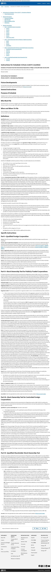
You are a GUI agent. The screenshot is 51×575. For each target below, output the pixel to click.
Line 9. (7, 42)
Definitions (7, 22)
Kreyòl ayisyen (34, 552)
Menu (48, 3)
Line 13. (7, 55)
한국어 (32, 545)
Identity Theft (24, 541)
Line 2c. (7, 36)
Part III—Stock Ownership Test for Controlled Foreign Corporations (19, 47)
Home (2, 6)
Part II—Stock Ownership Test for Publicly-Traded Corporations (18, 39)
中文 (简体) (33, 540)
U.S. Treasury (43, 537)
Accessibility (47, 570)
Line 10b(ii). (8, 45)
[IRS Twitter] (42, 565)
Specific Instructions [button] (7, 25)
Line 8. (7, 41)
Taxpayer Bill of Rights (14, 539)
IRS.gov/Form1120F (27, 87)
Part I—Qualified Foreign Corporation (13, 27)
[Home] (3, 3)
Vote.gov (43, 550)
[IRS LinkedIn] (46, 565)
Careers (2, 540)
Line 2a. (7, 33)
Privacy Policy (41, 570)
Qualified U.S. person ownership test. (14, 49)
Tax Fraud (23, 546)
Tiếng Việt (33, 550)
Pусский (33, 547)
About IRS (3, 537)
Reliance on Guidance (15, 558)
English (32, 555)
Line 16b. (8, 59)
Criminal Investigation (24, 549)
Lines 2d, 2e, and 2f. (10, 37)
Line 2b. (7, 34)
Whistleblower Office (24, 553)
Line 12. (7, 53)
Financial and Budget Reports (5, 543)
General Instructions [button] (7, 16)
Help (2, 549)
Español (33, 537)
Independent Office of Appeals (15, 547)
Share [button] (37, 528)
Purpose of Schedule (9, 18)
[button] (44, 3)
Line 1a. (7, 28)
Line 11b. (8, 52)
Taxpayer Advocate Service (15, 543)
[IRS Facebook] (39, 565)
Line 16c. (8, 60)
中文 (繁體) (33, 542)
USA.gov (42, 545)
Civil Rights (13, 551)
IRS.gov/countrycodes (41, 394)
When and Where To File (10, 21)
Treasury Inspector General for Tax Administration (45, 541)
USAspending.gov (44, 548)
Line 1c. (7, 31)
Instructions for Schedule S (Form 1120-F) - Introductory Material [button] (17, 12)
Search (39, 3)
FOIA (12, 553)
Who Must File (8, 19)
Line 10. (7, 44)
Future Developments (9, 14)
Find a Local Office (5, 551)
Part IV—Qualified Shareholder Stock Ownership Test (16, 57)
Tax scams (23, 544)
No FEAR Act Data (14, 556)
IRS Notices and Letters (24, 538)
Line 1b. (7, 30)
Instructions (7, 6)
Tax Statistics (4, 546)
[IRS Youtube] (49, 565)
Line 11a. (8, 50)
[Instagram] (44, 565)
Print (45, 528)
